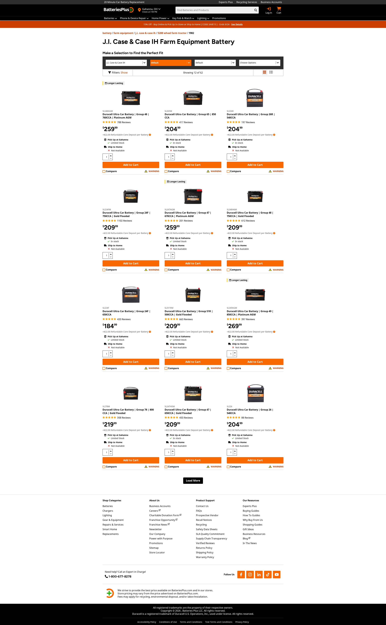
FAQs (199, 510)
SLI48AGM (108, 111)
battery (107, 33)
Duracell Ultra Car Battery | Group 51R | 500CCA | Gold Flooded (189, 313)
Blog (245, 538)
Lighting (107, 515)
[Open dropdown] (150, 134)
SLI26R (230, 111)
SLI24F (106, 307)
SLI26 (229, 406)
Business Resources (254, 534)
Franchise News (158, 524)
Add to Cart (130, 165)
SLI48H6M (232, 209)
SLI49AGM (232, 307)
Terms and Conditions (191, 621)
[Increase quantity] (110, 155)
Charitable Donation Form (164, 515)
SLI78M (106, 406)
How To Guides (251, 515)
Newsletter (155, 529)
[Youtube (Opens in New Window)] (276, 574)
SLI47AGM (170, 209)
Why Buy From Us (253, 520)
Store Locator (157, 552)
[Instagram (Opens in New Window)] (250, 574)
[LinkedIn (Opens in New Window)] (259, 574)
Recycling (201, 524)
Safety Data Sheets (206, 529)
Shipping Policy (204, 552)
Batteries (108, 506)
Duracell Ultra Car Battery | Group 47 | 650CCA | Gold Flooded (188, 411)
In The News (250, 543)
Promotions (156, 543)
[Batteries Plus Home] (119, 10)
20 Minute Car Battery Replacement (124, 2)
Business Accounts (271, 2)
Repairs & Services (113, 524)
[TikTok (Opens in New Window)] (268, 574)
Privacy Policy (242, 621)
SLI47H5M (170, 406)
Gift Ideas (248, 529)
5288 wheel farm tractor (172, 33)
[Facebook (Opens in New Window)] (241, 574)
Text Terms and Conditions (218, 621)
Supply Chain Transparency (211, 538)
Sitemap (154, 547)
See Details (237, 24)
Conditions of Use (168, 621)
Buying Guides (251, 510)
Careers (154, 510)
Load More (193, 480)
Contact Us (202, 506)
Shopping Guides (252, 524)
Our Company (157, 534)
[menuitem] (111, 18)
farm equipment (123, 33)
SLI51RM (169, 307)
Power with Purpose (160, 538)
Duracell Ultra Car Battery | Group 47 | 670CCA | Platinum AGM (188, 214)
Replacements (111, 534)
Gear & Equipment (113, 520)
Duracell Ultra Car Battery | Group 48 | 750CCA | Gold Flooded (250, 214)
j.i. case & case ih (145, 33)
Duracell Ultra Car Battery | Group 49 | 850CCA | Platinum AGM (250, 313)
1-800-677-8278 (120, 576)
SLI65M (168, 111)
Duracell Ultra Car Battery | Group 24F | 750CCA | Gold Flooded (126, 214)
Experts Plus (226, 2)
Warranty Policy (205, 557)
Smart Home (110, 529)
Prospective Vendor (207, 515)
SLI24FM (107, 209)
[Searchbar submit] (256, 10)
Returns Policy (204, 547)
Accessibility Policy (146, 621)
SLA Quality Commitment (210, 534)
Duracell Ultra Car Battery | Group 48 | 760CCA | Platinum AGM (126, 116)
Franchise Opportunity (162, 520)
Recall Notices (204, 520)
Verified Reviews (205, 543)
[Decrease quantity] (110, 158)
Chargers (108, 510)
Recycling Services (246, 2)
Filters (116, 72)
